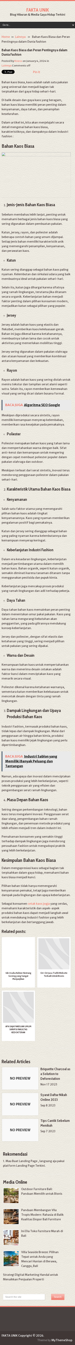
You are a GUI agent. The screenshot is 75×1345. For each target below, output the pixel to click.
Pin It (36, 72)
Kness (18, 61)
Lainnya (20, 37)
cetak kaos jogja (39, 903)
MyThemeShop (61, 1340)
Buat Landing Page (24, 1161)
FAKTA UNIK (37, 10)
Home (6, 37)
